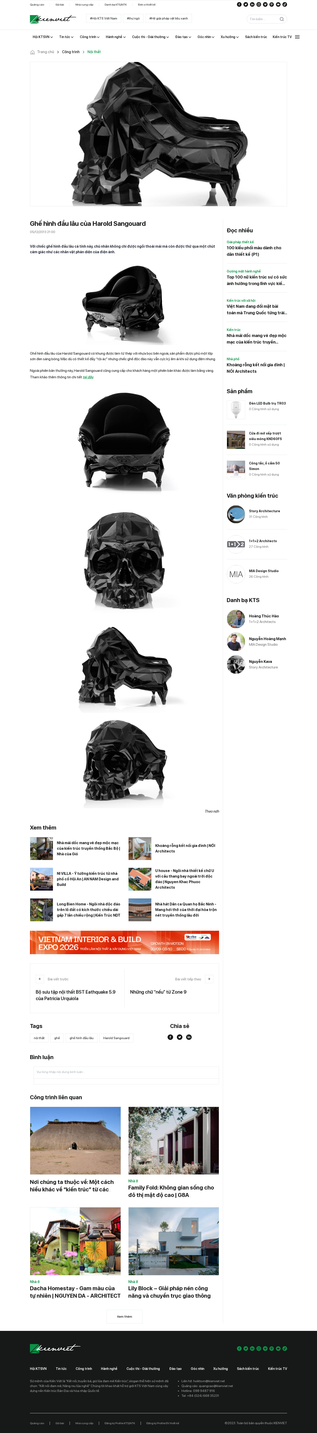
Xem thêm (124, 1316)
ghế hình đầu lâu (82, 1038)
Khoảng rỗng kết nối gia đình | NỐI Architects (185, 848)
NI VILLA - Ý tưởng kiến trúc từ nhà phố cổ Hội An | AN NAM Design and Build (88, 879)
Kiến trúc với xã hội (241, 300)
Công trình (84, 1369)
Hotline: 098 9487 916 (198, 1391)
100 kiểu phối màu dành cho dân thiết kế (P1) (254, 251)
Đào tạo (175, 1369)
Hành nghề (109, 1369)
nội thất (39, 1038)
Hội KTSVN (38, 1369)
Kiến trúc (234, 330)
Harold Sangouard (116, 1038)
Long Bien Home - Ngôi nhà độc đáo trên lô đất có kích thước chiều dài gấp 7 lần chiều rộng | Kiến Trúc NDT (88, 910)
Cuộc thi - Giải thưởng (143, 1369)
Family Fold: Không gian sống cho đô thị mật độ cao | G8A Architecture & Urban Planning (171, 1195)
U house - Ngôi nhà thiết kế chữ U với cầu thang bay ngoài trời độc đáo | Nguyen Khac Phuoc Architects (184, 879)
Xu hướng (220, 1369)
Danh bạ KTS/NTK (116, 4)
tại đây (88, 377)
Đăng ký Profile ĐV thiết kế (162, 1423)
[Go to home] (53, 19)
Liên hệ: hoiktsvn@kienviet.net (203, 1381)
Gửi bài (59, 4)
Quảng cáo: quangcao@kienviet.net (207, 1386)
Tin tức (61, 1369)
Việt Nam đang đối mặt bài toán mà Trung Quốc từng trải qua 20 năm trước (255, 310)
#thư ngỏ (133, 18)
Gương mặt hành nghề (244, 271)
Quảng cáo (37, 4)
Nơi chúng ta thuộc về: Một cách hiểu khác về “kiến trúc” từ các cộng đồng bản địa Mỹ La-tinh (72, 1189)
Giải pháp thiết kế (240, 242)
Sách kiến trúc (248, 1369)
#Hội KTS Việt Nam (103, 18)
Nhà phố (233, 359)
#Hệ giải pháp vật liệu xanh (168, 18)
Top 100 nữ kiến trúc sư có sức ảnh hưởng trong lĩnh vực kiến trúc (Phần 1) (257, 281)
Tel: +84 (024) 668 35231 (200, 1395)
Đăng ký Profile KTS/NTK (120, 1423)
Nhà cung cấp (84, 4)
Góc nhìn (197, 1369)
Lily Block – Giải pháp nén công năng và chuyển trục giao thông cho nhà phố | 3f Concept (169, 1296)
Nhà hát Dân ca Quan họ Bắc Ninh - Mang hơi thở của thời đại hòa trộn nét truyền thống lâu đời (186, 910)
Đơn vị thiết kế (146, 4)
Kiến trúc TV (277, 1369)
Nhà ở (133, 1181)
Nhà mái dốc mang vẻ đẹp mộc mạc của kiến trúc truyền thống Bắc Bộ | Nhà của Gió (88, 848)
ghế (57, 1038)
